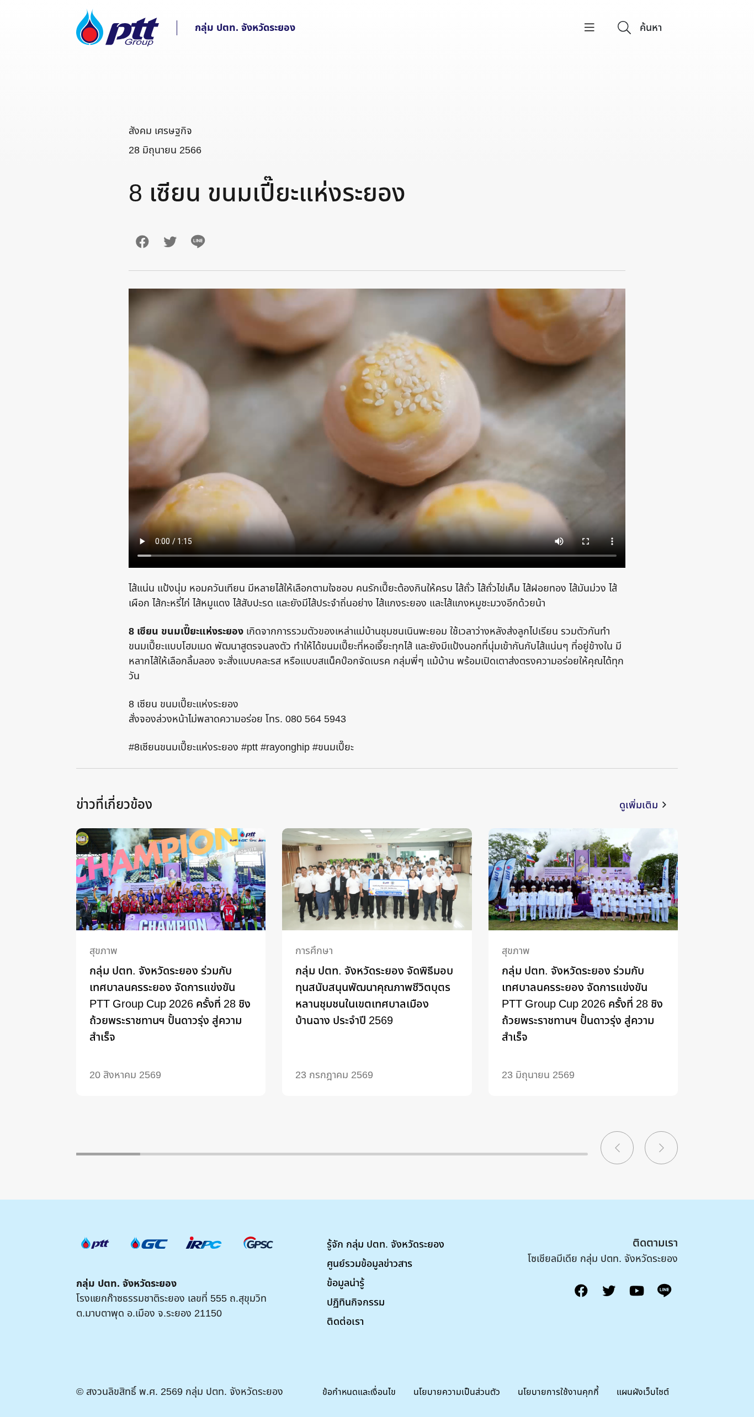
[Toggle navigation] (589, 27)
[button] (617, 1147)
